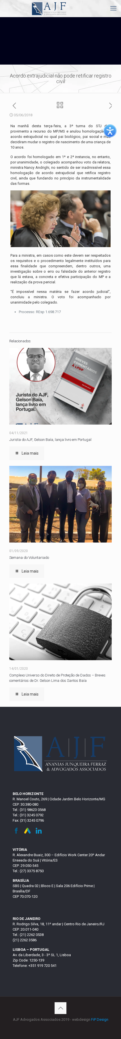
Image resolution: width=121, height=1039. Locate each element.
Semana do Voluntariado (29, 557)
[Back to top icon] (60, 1008)
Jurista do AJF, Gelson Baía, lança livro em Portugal (50, 440)
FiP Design (99, 1019)
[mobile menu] (113, 8)
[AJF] (49, 8)
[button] (110, 131)
